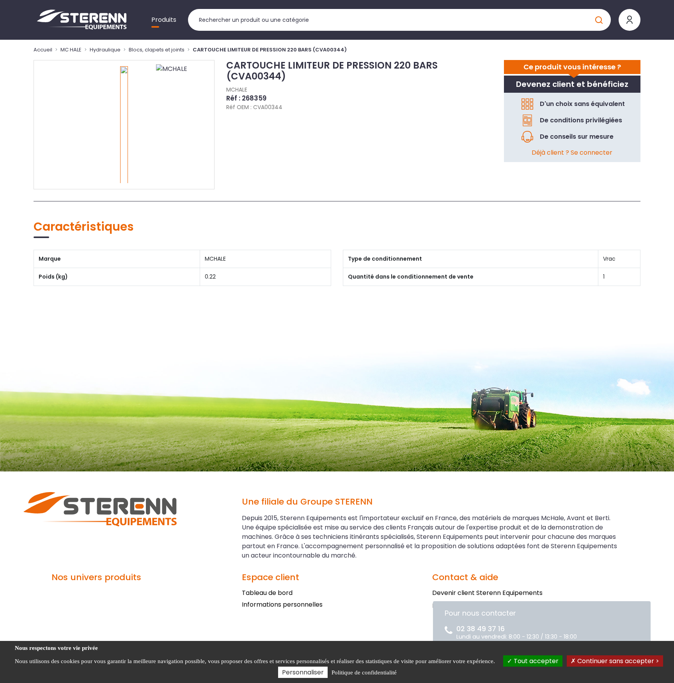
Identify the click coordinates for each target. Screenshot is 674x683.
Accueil (43, 49)
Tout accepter (535, 661)
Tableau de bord (267, 592)
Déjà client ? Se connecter (572, 152)
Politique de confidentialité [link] (364, 672)
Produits (163, 19)
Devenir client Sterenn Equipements (487, 592)
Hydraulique (105, 49)
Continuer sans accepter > (617, 661)
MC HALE (71, 49)
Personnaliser (303, 672)
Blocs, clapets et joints (156, 49)
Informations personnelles (282, 604)
